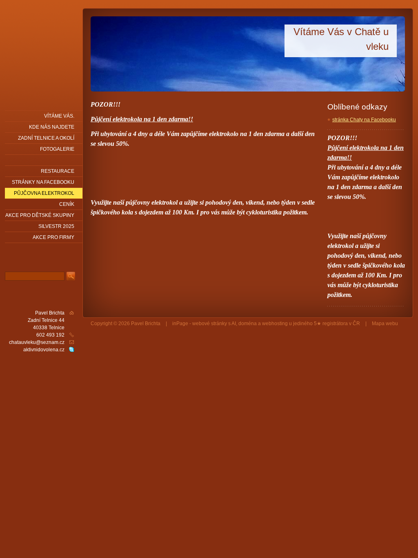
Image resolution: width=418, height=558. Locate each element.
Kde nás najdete (51, 127)
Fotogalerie (57, 149)
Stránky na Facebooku (43, 182)
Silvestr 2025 (56, 226)
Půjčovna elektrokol (44, 193)
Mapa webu (385, 323)
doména (247, 323)
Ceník (66, 204)
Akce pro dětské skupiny (39, 215)
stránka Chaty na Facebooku (364, 120)
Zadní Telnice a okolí (46, 138)
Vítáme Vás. (59, 116)
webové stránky (209, 323)
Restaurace (57, 171)
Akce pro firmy (53, 237)
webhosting (275, 323)
